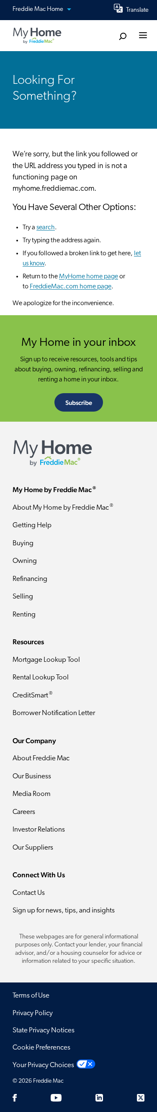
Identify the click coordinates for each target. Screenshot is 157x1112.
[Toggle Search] (122, 36)
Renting (24, 614)
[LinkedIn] (99, 1098)
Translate (137, 10)
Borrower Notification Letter (54, 713)
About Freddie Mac (41, 758)
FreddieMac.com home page (70, 286)
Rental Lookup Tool (41, 677)
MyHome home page (88, 276)
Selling (23, 596)
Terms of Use (31, 995)
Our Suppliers (33, 847)
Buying (23, 543)
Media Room (32, 794)
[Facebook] (15, 1098)
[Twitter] (140, 1098)
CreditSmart (32, 695)
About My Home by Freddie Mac (63, 507)
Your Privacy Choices (43, 1065)
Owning (25, 561)
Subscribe (78, 402)
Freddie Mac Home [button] (38, 9)
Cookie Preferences (41, 1047)
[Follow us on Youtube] (56, 1098)
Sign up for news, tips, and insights (64, 910)
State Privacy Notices (44, 1030)
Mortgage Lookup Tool (46, 660)
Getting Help (32, 525)
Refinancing (30, 579)
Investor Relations (39, 829)
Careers (24, 812)
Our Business (32, 776)
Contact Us (29, 893)
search (45, 227)
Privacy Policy (33, 1013)
